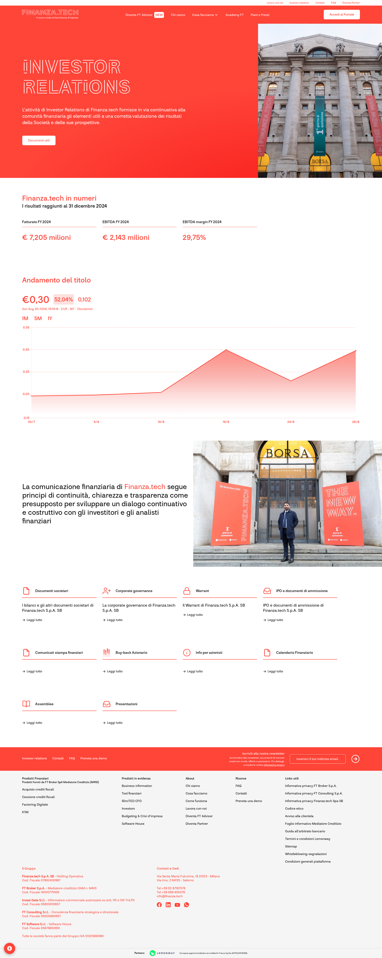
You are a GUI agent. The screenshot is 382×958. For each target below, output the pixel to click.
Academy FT (235, 15)
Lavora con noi (275, 2)
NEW (159, 15)
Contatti (320, 2)
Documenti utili (39, 140)
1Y (50, 318)
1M (25, 318)
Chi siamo (178, 15)
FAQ (333, 2)
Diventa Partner (351, 2)
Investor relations (299, 2)
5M (38, 318)
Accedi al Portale (341, 14)
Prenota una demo (93, 758)
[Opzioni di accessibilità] (9, 948)
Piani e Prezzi (260, 15)
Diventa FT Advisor (139, 15)
